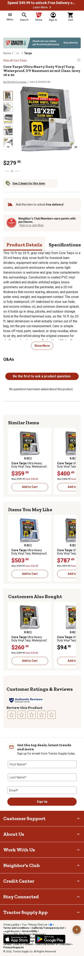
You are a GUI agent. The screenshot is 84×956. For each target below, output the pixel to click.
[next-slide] (8, 147)
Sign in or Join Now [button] (31, 225)
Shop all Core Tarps (15, 60)
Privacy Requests (13, 947)
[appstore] (16, 939)
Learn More (40, 7)
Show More (42, 345)
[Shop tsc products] (42, 43)
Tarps (28, 53)
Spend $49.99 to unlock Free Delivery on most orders (42, 3)
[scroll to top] (77, 930)
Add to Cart (30, 486)
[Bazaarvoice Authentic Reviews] (26, 700)
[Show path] (17, 53)
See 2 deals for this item (28, 183)
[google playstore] (50, 939)
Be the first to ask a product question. (42, 376)
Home (7, 53)
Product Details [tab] (24, 245)
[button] (50, 7)
